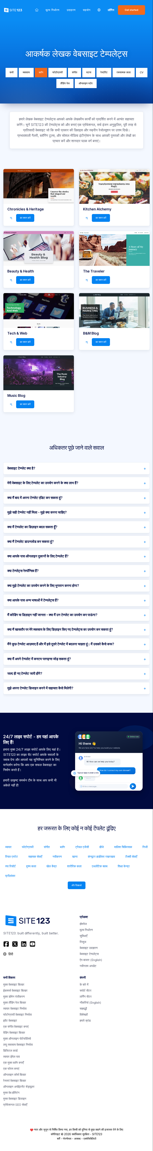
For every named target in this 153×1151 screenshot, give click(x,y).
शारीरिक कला (74, 866)
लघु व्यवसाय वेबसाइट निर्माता (18, 1044)
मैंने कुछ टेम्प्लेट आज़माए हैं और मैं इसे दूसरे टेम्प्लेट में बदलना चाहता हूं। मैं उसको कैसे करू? (60, 644)
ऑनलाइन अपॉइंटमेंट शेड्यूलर (18, 1087)
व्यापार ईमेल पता (11, 1057)
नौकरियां (90, 1002)
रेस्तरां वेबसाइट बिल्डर (14, 1081)
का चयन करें (25, 217)
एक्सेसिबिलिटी (89, 1138)
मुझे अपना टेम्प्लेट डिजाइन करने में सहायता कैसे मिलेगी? (40, 688)
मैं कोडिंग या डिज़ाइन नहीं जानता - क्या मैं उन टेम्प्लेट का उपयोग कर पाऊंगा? (52, 615)
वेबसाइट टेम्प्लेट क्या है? (21, 468)
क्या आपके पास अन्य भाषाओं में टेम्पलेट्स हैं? (33, 600)
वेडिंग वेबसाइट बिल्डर (14, 1032)
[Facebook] (6, 944)
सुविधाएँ (83, 936)
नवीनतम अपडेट (88, 966)
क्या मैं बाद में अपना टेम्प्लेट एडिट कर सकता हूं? (35, 498)
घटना (88, 72)
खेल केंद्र (51, 866)
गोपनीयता (67, 1138)
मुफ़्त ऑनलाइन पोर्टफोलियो (17, 1038)
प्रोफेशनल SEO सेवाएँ (15, 1105)
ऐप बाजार (91, 960)
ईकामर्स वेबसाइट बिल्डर (15, 990)
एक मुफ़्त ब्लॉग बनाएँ (13, 1063)
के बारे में (84, 984)
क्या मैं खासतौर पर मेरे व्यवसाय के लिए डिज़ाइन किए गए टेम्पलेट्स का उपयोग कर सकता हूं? (60, 629)
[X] (15, 944)
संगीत (74, 72)
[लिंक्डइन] (24, 944)
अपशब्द (77, 1138)
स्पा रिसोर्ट (10, 866)
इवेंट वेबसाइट (10, 1020)
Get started (131, 9)
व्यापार (8, 847)
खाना (74, 856)
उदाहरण (71, 10)
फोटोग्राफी (57, 72)
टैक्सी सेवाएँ (131, 856)
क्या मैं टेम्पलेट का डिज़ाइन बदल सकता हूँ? (32, 527)
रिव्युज (83, 942)
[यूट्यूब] (32, 944)
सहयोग (86, 10)
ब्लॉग (41, 72)
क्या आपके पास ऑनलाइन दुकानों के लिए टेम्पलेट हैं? (38, 556)
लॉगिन (111, 10)
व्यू (11, 217)
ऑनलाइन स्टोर (86, 83)
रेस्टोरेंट (103, 72)
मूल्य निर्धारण (53, 10)
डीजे (101, 847)
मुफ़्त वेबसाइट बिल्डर (13, 984)
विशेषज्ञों (84, 1014)
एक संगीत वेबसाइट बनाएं (16, 1026)
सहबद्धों (83, 1008)
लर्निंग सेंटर (86, 996)
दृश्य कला (31, 866)
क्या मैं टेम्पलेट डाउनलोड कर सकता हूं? (30, 542)
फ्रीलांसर (10, 876)
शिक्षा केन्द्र (124, 866)
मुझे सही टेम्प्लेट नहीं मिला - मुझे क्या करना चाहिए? (37, 512)
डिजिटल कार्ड (10, 1050)
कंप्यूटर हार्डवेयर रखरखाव (101, 856)
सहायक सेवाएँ (35, 856)
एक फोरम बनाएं (11, 1069)
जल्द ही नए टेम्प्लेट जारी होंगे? (24, 674)
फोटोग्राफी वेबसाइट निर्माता (17, 1014)
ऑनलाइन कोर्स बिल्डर (14, 1075)
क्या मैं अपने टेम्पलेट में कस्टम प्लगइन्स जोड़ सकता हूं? (39, 659)
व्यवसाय (26, 72)
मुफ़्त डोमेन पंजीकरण (14, 996)
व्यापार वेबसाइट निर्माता (14, 1008)
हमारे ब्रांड (85, 1020)
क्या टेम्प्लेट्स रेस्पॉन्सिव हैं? (23, 571)
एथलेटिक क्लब (99, 866)
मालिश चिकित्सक (123, 847)
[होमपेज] (36, 10)
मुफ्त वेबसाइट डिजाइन (14, 1099)
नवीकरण (57, 856)
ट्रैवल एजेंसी (82, 847)
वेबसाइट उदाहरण (89, 948)
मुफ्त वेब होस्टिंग (11, 1093)
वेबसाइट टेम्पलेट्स (89, 954)
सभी (12, 72)
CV (141, 72)
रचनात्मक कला (124, 72)
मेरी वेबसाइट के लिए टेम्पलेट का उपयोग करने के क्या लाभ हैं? (42, 483)
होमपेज (83, 924)
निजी (145, 847)
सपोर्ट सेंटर (85, 990)
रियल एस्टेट (11, 856)
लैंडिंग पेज (65, 83)
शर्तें (58, 1138)
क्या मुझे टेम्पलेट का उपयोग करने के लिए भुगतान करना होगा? (43, 586)
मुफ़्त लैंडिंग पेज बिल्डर (14, 1002)
